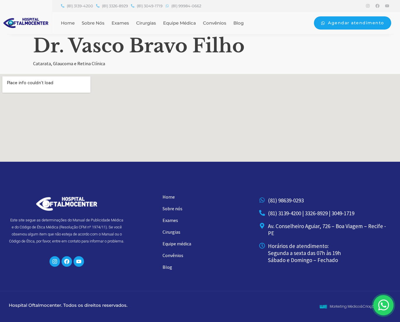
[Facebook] (377, 6)
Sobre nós (93, 23)
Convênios (214, 23)
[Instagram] (368, 6)
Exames (120, 23)
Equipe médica (179, 23)
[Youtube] (387, 6)
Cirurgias (146, 23)
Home (68, 23)
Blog (238, 23)
